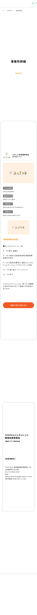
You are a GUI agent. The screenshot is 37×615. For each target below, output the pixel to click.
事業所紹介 (10, 10)
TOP (3, 10)
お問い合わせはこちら (18, 305)
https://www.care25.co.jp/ (11, 215)
